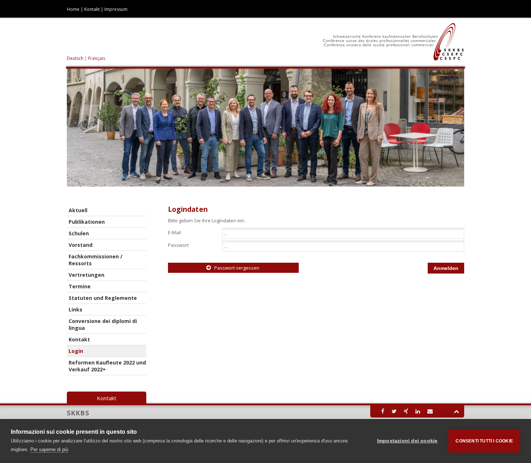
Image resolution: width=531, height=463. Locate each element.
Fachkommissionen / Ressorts (95, 260)
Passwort (178, 245)
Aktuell (78, 210)
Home (73, 9)
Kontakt (92, 9)
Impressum (116, 9)
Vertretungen (86, 274)
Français (96, 58)
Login (76, 351)
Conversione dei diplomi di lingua (103, 324)
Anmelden (445, 268)
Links (75, 309)
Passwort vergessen (236, 268)
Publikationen (87, 221)
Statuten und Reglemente (103, 297)
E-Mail (174, 232)
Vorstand (80, 244)
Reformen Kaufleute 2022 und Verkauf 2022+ (107, 366)
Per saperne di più (49, 449)
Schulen (79, 233)
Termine (80, 286)
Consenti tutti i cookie (484, 441)
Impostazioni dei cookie (407, 441)
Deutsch (76, 58)
